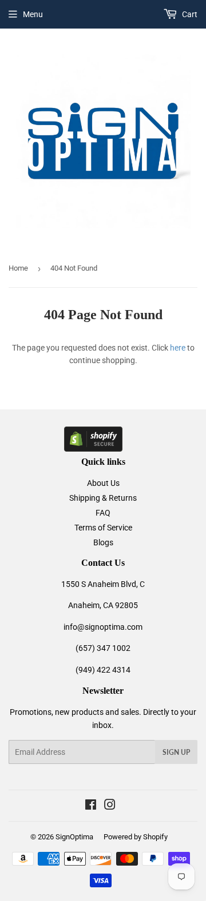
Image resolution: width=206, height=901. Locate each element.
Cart (188, 14)
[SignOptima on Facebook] (91, 806)
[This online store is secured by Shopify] (93, 448)
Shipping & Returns (103, 497)
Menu (33, 14)
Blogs (103, 542)
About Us (103, 483)
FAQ (103, 512)
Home (18, 268)
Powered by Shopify (136, 836)
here (177, 347)
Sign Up (176, 752)
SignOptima (74, 836)
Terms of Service (103, 527)
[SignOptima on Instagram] (110, 806)
